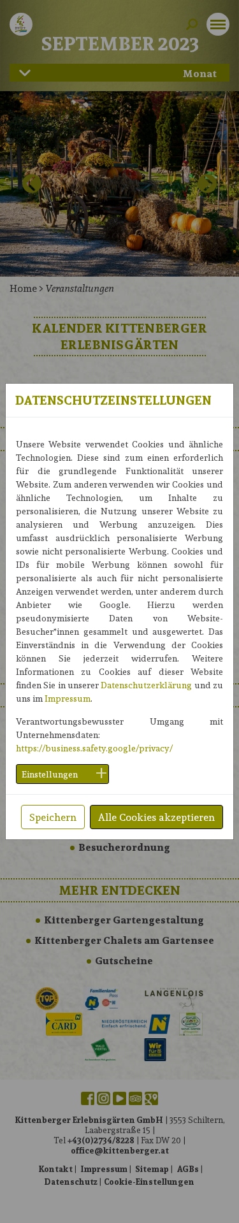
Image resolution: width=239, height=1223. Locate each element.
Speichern (52, 816)
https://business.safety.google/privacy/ (94, 748)
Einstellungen (50, 774)
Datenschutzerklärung (146, 685)
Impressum (68, 698)
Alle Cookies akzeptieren (156, 816)
